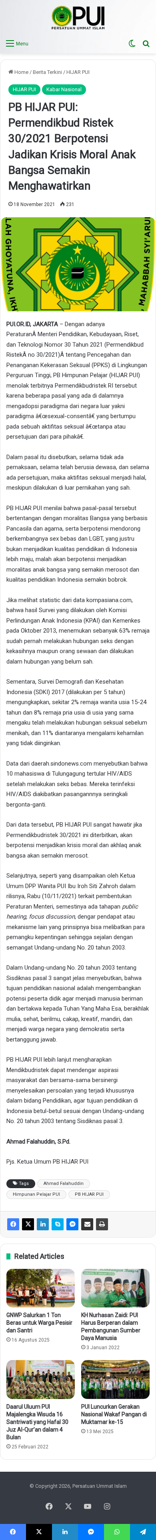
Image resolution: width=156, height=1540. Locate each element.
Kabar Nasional (64, 89)
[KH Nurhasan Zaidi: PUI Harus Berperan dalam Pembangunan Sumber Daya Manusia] (115, 1288)
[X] (28, 1224)
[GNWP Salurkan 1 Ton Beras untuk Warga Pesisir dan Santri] (40, 1288)
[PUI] (78, 18)
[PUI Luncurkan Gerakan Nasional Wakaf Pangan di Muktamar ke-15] (115, 1379)
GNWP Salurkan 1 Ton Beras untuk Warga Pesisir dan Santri (39, 1323)
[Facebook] (13, 1224)
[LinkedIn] (43, 1224)
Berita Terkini (47, 72)
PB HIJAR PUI (89, 1194)
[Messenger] (72, 1224)
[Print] (102, 1224)
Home (20, 72)
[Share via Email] (87, 1224)
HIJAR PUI (78, 72)
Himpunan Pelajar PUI (36, 1194)
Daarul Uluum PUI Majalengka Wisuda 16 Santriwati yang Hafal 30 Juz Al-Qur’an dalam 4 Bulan (37, 1421)
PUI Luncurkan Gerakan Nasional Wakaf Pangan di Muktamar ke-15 (114, 1414)
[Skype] (58, 1224)
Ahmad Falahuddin (64, 1183)
